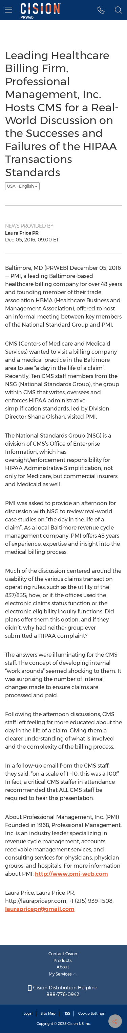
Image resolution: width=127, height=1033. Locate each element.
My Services (61, 974)
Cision (72, 1024)
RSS (67, 1013)
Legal (28, 1013)
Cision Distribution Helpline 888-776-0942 (64, 991)
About (63, 966)
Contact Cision (62, 953)
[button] (101, 10)
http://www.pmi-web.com (71, 874)
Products (63, 960)
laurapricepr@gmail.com (40, 909)
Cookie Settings (91, 1013)
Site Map (48, 1013)
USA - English (21, 186)
